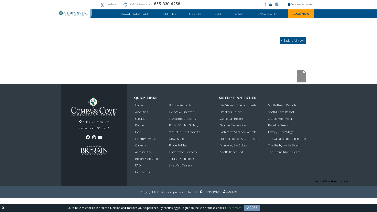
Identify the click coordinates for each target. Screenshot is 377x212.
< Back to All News (293, 40)
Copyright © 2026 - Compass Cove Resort (168, 192)
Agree (252, 208)
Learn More (234, 207)
